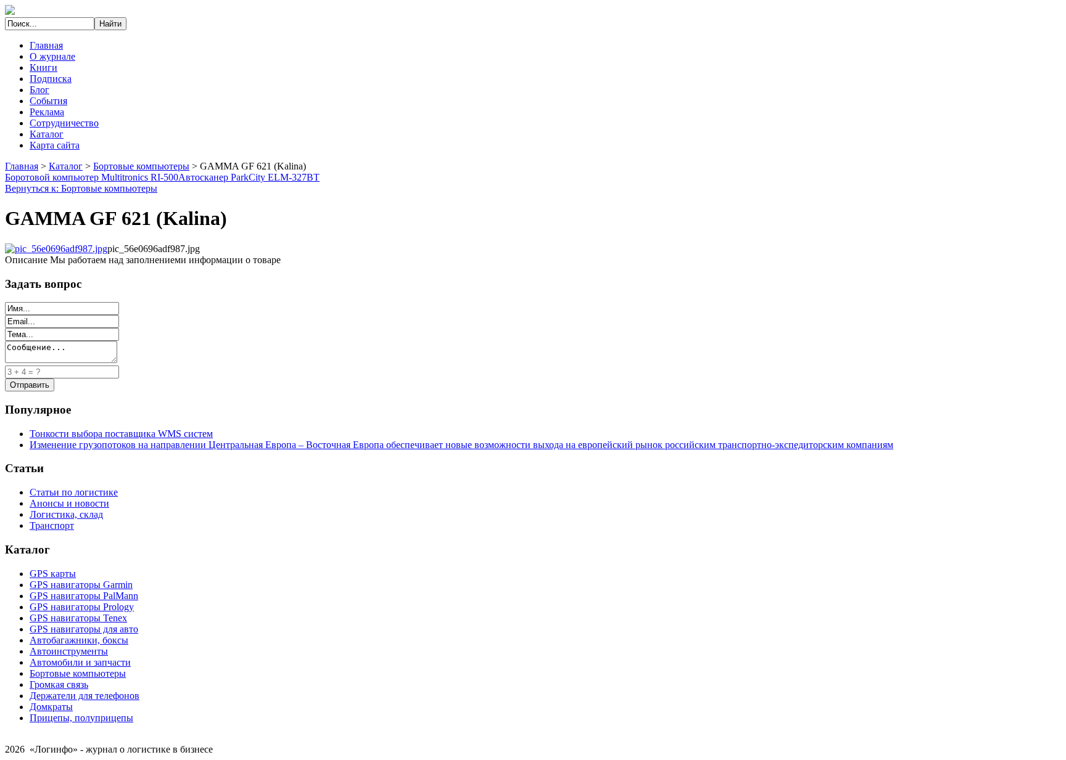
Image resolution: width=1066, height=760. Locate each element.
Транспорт (52, 525)
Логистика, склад (66, 514)
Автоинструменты (69, 651)
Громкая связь (59, 684)
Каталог (47, 134)
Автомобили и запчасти (80, 662)
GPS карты (53, 573)
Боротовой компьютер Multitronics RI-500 (91, 177)
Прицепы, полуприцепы (81, 718)
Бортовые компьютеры (141, 166)
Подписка (51, 78)
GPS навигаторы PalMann (84, 595)
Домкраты (51, 706)
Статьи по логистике (74, 492)
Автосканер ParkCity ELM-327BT (249, 177)
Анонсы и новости (69, 503)
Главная (46, 45)
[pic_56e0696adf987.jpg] (56, 248)
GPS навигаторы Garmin (81, 584)
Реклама (47, 112)
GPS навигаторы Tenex (78, 618)
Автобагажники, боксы (79, 640)
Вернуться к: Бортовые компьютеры (81, 188)
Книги (43, 67)
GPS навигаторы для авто (84, 629)
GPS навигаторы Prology (82, 607)
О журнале (52, 56)
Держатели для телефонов (84, 695)
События (48, 101)
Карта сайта (55, 145)
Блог (39, 89)
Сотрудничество (64, 123)
